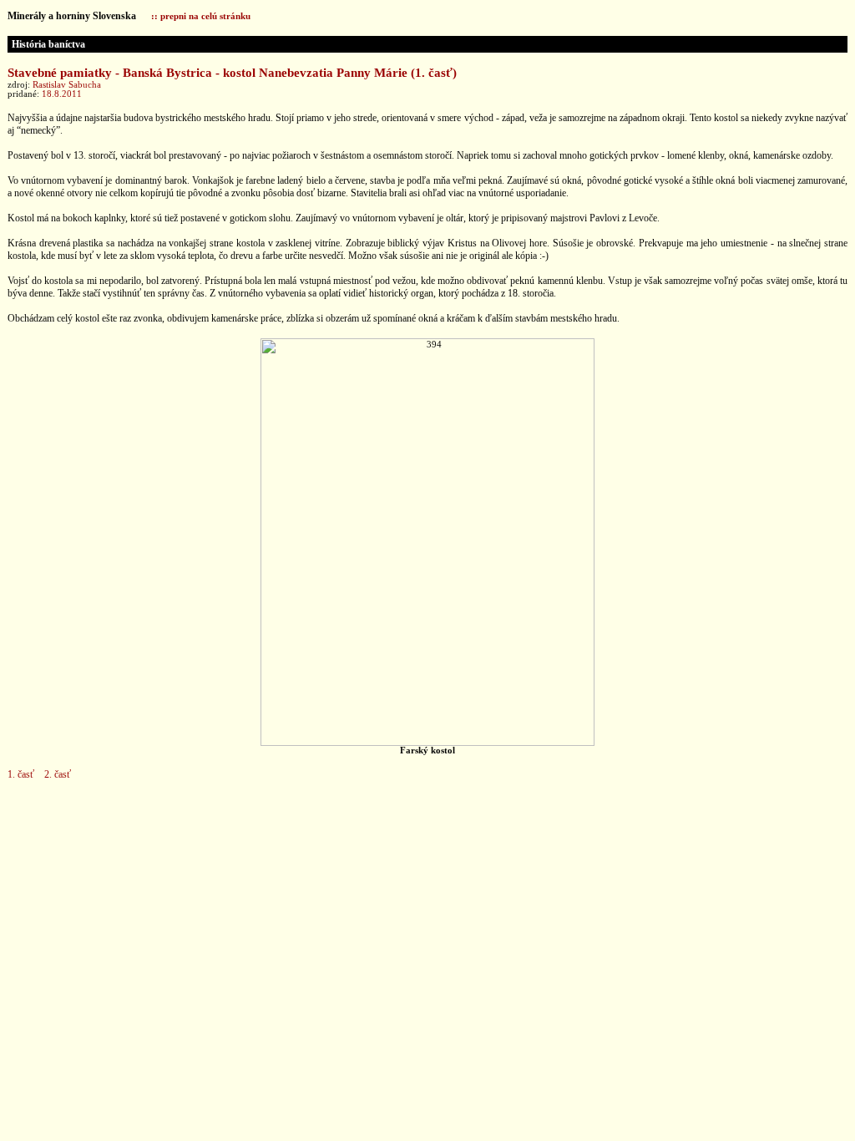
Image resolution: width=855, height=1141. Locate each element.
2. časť (57, 774)
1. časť (21, 774)
